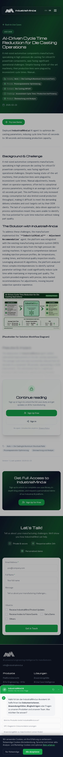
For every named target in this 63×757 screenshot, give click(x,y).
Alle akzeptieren (32, 751)
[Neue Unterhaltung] (53, 689)
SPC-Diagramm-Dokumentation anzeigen (20, 726)
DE (50, 10)
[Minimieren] (59, 689)
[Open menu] (55, 10)
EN (46, 10)
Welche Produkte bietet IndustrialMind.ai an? (21, 720)
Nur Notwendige (12, 751)
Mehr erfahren (49, 744)
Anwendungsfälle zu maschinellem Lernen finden (23, 731)
